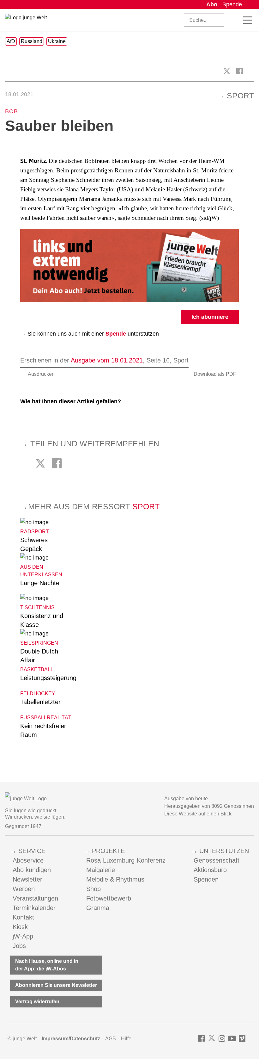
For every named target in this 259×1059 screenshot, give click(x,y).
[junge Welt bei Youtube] (232, 1038)
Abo (211, 4)
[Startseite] (26, 21)
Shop (93, 888)
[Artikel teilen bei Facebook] (239, 71)
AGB (110, 1038)
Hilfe (126, 1038)
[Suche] (234, 20)
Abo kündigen (32, 869)
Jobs (19, 945)
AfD (11, 41)
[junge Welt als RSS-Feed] (251, 1038)
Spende (232, 4)
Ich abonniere (209, 317)
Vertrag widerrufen (37, 1001)
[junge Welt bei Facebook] (201, 1038)
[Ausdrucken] (8, 71)
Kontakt (23, 917)
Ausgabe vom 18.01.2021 (107, 360)
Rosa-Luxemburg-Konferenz (126, 860)
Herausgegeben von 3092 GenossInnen (209, 806)
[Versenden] (251, 71)
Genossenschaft (216, 860)
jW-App (23, 936)
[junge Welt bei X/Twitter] (211, 1038)
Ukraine (57, 41)
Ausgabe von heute (186, 798)
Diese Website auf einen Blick (198, 813)
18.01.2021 (19, 94)
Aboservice (28, 860)
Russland (31, 41)
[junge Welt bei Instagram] (222, 1038)
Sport (240, 95)
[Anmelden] (249, 4)
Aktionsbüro (210, 869)
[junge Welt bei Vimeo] (242, 1038)
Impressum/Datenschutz (71, 1038)
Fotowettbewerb (108, 898)
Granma (97, 907)
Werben (24, 888)
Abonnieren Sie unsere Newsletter (56, 985)
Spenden (206, 879)
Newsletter (27, 879)
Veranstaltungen (35, 898)
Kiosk (20, 926)
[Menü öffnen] (247, 20)
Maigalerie (100, 869)
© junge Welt (22, 1038)
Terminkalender (34, 907)
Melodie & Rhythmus (115, 879)
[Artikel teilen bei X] (226, 71)
